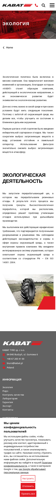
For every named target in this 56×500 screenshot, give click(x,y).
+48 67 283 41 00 (15, 358)
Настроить (28, 478)
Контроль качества (13, 394)
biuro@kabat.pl (15, 363)
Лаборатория (9, 398)
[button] (43, 5)
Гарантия (7, 402)
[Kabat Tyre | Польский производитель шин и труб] (17, 5)
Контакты (7, 409)
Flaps (5, 391)
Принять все (28, 493)
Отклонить (28, 486)
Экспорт (7, 405)
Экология (7, 387)
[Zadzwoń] (36, 5)
